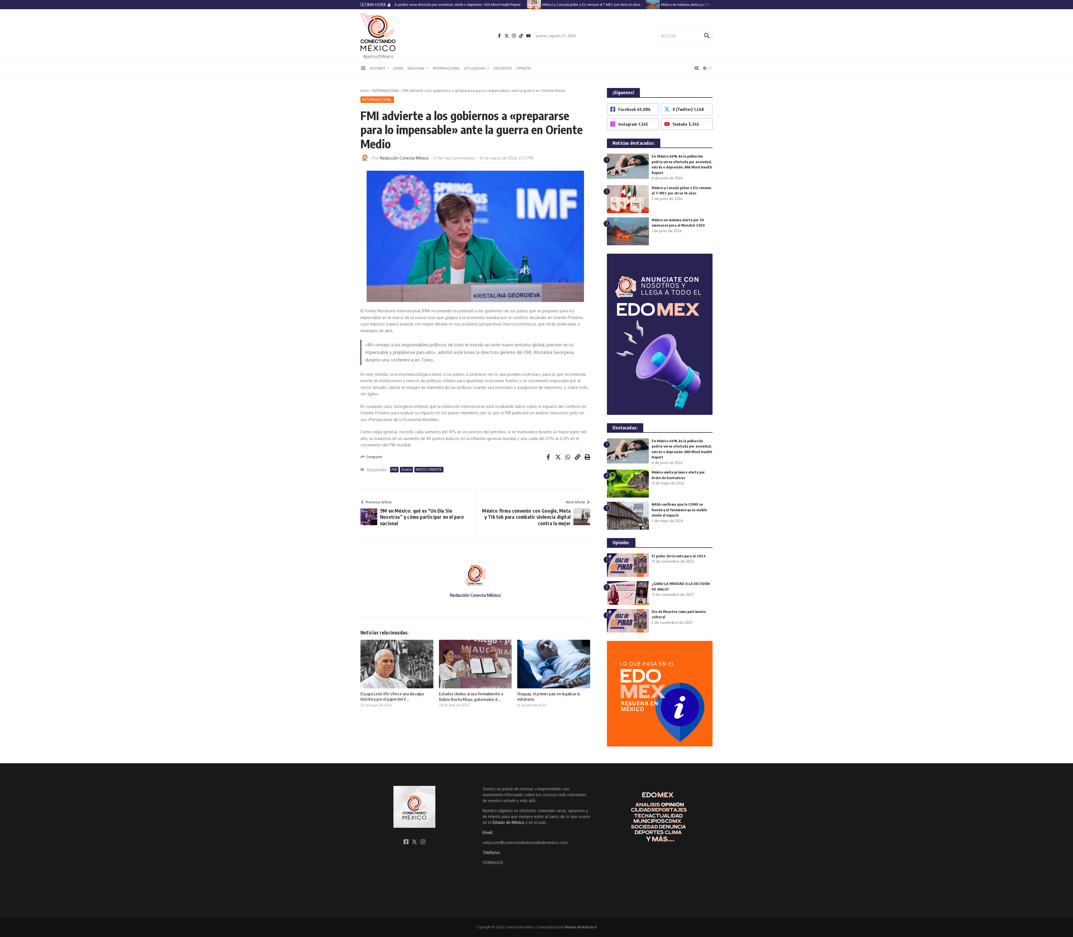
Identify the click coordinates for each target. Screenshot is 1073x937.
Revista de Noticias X (581, 927)
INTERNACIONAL (446, 68)
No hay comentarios (456, 158)
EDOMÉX (377, 68)
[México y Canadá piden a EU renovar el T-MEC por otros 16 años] (515, 4)
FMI (394, 469)
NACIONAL (416, 68)
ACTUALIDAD (475, 68)
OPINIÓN (523, 68)
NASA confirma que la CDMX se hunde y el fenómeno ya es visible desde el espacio (679, 509)
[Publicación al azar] (696, 68)
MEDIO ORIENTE (429, 469)
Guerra (406, 469)
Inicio (364, 90)
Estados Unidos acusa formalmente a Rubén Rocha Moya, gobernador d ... (471, 696)
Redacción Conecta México (404, 158)
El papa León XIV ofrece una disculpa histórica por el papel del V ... (392, 696)
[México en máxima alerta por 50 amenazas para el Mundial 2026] (633, 4)
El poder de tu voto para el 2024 (679, 556)
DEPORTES (502, 68)
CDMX (398, 68)
